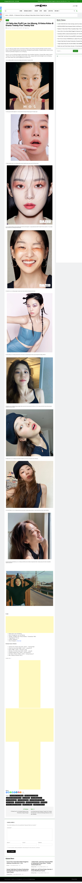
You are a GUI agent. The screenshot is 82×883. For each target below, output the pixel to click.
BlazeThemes (32, 879)
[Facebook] (7, 792)
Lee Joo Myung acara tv (36, 797)
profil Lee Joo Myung (27, 804)
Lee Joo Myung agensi (11, 800)
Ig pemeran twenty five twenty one (14, 797)
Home (21, 10)
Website (40, 842)
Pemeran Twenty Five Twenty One (14, 804)
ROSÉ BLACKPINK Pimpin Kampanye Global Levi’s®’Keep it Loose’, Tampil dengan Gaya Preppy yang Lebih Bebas (48, 1)
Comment (9, 827)
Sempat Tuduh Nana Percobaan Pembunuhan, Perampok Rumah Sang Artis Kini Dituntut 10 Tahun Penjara (18, 871)
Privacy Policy (74, 879)
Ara (8, 865)
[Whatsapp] (11, 792)
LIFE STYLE (50, 10)
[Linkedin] (16, 792)
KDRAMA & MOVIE (28, 10)
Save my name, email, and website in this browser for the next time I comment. (24, 847)
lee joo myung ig (10, 802)
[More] (20, 792)
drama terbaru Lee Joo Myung (16, 795)
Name (8, 842)
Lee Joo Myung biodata (23, 800)
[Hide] (0, 21)
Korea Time (9, 28)
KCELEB (36, 10)
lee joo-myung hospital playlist (32, 802)
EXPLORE (56, 10)
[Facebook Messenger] (14, 792)
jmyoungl (19, 640)
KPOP (41, 10)
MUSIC (45, 10)
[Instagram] (18, 792)
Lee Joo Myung (26, 797)
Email (24, 842)
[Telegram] (13, 792)
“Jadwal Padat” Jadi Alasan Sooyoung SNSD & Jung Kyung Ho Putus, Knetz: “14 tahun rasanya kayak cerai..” (42, 863)
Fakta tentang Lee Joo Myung (31, 795)
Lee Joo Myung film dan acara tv (37, 800)
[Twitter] (9, 792)
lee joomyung (44, 802)
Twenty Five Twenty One (39, 804)
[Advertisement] (30, 38)
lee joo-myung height (19, 802)
